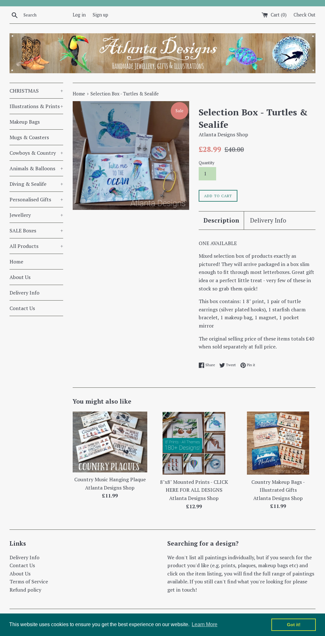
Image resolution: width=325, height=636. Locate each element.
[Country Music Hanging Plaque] (110, 442)
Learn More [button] (204, 624)
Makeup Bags (25, 121)
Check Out (304, 15)
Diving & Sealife (36, 183)
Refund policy (25, 589)
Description (221, 220)
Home (16, 261)
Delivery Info (24, 292)
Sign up (100, 15)
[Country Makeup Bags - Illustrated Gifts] (278, 443)
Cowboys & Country (36, 152)
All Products (36, 246)
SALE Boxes (36, 230)
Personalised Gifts (36, 199)
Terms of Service (29, 581)
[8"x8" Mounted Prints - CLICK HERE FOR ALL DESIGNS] (194, 443)
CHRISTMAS (36, 90)
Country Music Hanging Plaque (110, 479)
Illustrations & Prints (36, 106)
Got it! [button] (294, 624)
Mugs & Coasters (29, 137)
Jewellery (36, 214)
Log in (79, 15)
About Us (20, 277)
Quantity (206, 162)
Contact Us (22, 308)
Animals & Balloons (36, 168)
